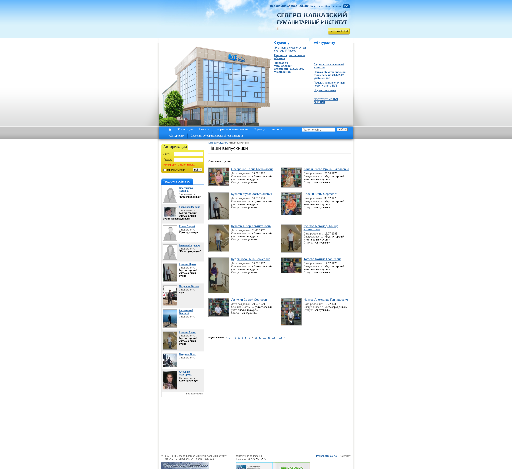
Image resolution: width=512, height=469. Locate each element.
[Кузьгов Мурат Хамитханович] (170, 280)
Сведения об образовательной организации (217, 135)
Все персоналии (194, 393)
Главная (212, 143)
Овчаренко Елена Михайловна (252, 169)
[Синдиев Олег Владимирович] (170, 366)
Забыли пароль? (186, 165)
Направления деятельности (231, 129)
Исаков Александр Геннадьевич (326, 299)
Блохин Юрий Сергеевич (321, 194)
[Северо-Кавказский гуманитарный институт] (312, 23)
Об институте (185, 129)
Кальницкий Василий (186, 312)
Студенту (259, 129)
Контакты (276, 129)
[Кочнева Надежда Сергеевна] (170, 258)
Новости (204, 129)
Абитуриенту (177, 135)
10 (260, 337)
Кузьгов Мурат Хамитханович (251, 194)
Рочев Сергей (187, 226)
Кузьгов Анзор (187, 332)
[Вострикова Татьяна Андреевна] (170, 201)
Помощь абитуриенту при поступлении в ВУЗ (329, 84)
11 (264, 337)
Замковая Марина (189, 207)
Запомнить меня (175, 170)
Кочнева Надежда (189, 245)
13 (273, 337)
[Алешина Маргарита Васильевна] (170, 388)
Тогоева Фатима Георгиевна (322, 259)
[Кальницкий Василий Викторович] (170, 326)
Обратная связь (332, 6)
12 (269, 337)
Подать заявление (325, 90)
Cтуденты (223, 143)
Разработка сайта (326, 456)
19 (280, 337)
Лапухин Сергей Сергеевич (249, 299)
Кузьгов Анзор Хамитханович (251, 226)
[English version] (346, 6)
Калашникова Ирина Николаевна (326, 169)
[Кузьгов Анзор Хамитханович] (170, 348)
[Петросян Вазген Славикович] (170, 304)
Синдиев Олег (187, 354)
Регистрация (169, 165)
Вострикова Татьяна (186, 189)
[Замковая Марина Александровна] (170, 216)
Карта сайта (316, 6)
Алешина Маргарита (185, 373)
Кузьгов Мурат (187, 264)
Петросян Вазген (189, 286)
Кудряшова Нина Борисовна (250, 259)
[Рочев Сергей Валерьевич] (170, 239)
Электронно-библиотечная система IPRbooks (290, 49)
